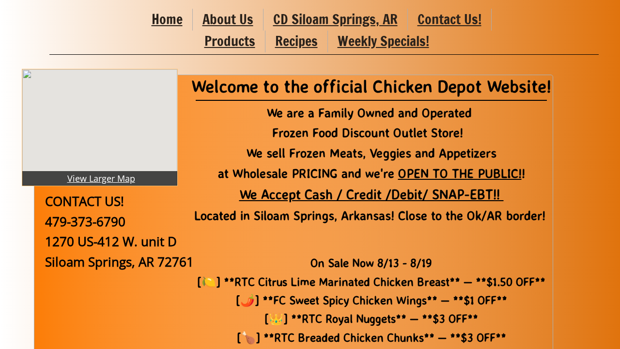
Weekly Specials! (383, 41)
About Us (227, 19)
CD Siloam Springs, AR (335, 19)
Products (229, 41)
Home (167, 19)
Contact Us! (449, 19)
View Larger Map (101, 178)
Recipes (296, 41)
